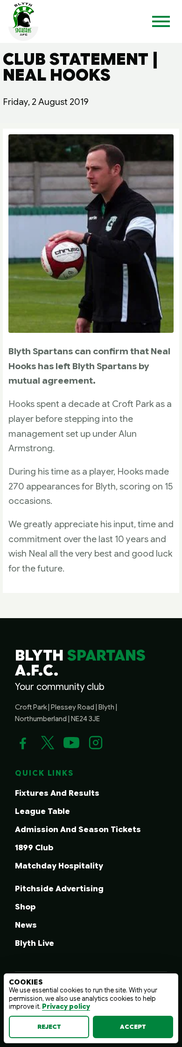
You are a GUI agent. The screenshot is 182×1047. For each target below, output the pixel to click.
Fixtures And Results (57, 793)
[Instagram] (96, 743)
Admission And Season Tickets (78, 829)
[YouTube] (71, 743)
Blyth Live (34, 943)
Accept (133, 1027)
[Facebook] (23, 743)
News (26, 925)
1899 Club (34, 848)
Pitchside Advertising (59, 889)
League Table (42, 811)
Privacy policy (66, 1006)
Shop (25, 907)
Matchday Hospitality (59, 866)
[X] (47, 743)
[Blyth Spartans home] (23, 21)
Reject (49, 1027)
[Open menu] (161, 21)
